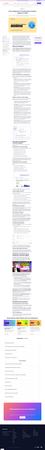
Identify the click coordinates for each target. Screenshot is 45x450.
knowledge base (19, 224)
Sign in (35, 3)
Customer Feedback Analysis (5, 44)
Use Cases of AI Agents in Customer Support (6, 41)
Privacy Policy (14, 435)
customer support (25, 148)
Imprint (13, 439)
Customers (21, 3)
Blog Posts (16, 6)
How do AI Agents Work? (5, 55)
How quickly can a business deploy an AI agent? (7, 54)
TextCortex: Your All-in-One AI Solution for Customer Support (6, 49)
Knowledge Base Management (6, 47)
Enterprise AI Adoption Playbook (26, 435)
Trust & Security (14, 432)
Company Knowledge (35, 435)
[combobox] (2, 449)
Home (13, 6)
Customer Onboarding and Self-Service (6, 48)
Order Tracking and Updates (5, 46)
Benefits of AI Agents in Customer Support (6, 39)
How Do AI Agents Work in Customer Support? (6, 38)
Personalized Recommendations (6, 45)
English (2, 449)
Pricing (24, 3)
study (15, 101)
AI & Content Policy (15, 436)
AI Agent (18, 6)
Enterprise (18, 3)
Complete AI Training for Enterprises (27, 436)
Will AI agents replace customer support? (6, 52)
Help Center (24, 432)
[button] (15, 3)
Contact (13, 442)
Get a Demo (39, 3)
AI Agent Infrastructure (35, 432)
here (14, 298)
